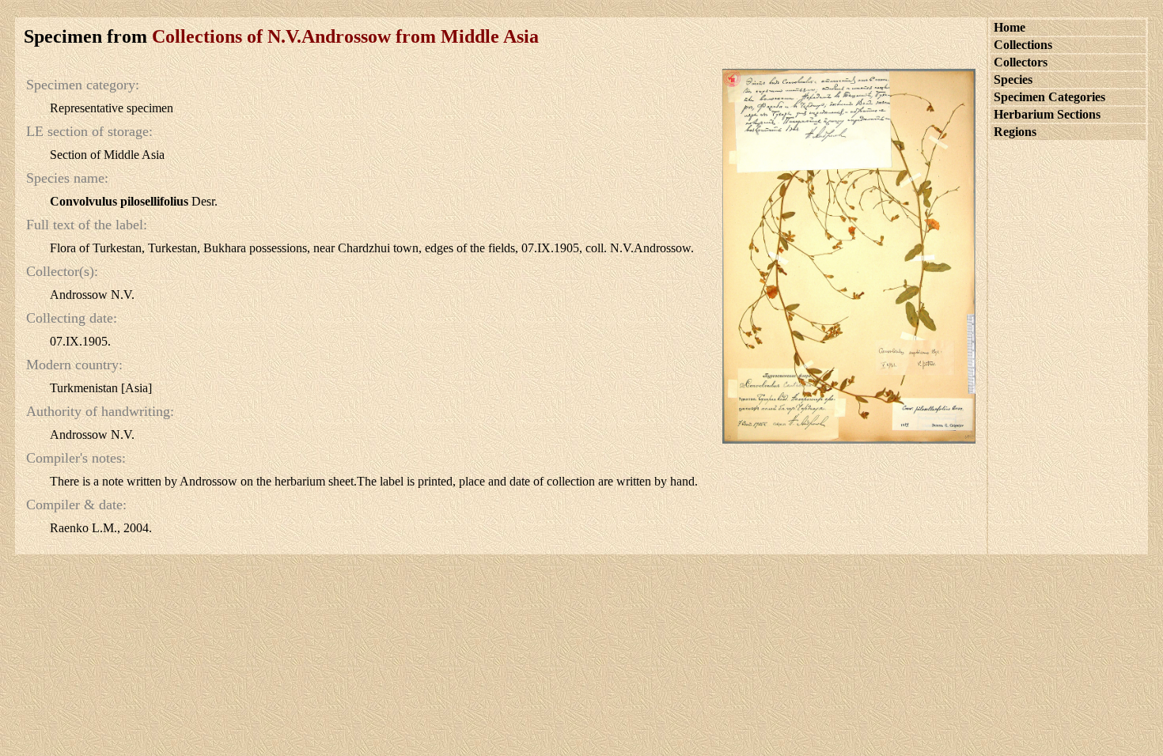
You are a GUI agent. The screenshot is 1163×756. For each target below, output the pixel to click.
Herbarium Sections (1047, 114)
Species (1013, 79)
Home (1009, 27)
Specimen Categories (1049, 97)
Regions (1015, 131)
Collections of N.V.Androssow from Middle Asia (345, 36)
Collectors (1020, 62)
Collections (1023, 44)
